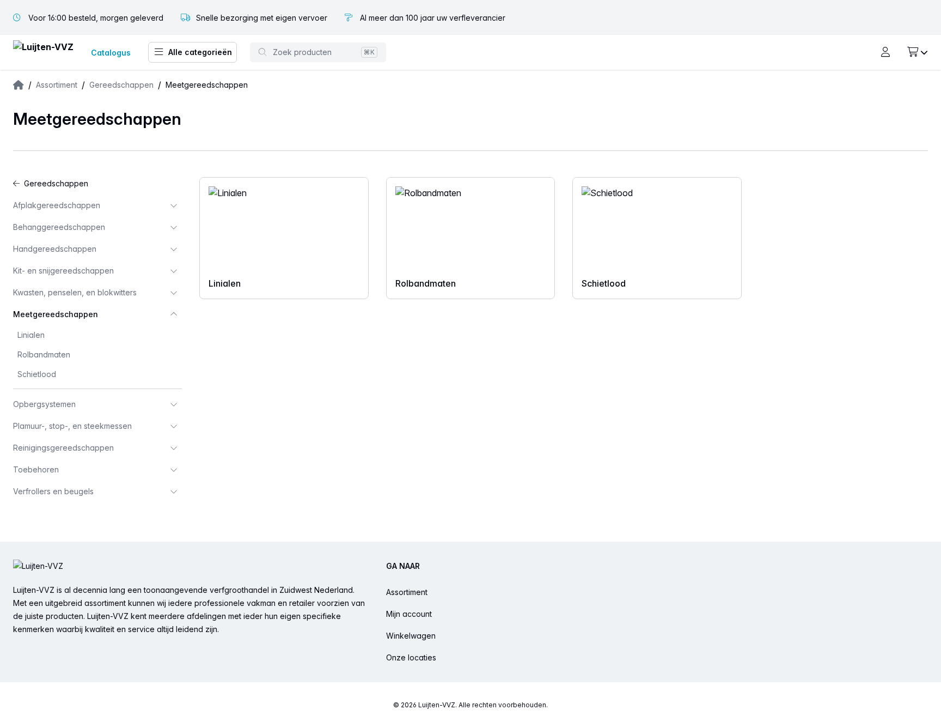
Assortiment (406, 592)
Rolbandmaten (43, 354)
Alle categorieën (200, 52)
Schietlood (36, 374)
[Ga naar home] (43, 52)
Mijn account (409, 613)
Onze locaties (411, 657)
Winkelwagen (411, 635)
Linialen (31, 334)
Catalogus (111, 52)
